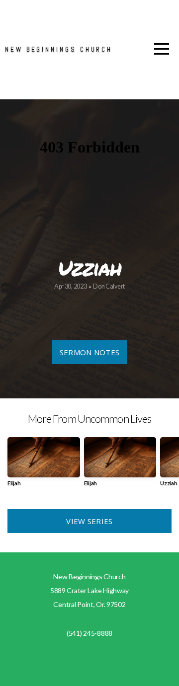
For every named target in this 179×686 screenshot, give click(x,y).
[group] (43, 465)
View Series (89, 521)
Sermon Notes (90, 352)
